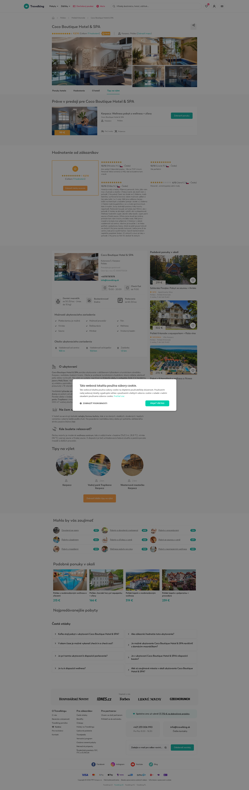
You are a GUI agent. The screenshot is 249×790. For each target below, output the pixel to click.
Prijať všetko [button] (157, 403)
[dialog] (124, 395)
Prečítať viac (119, 396)
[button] (93, 403)
